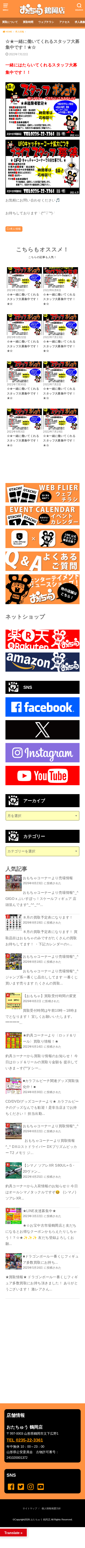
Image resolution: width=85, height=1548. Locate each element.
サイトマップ (30, 1508)
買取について (10, 22)
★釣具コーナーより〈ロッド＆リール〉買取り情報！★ (49, 1038)
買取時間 (28, 22)
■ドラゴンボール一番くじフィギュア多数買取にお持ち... (51, 1259)
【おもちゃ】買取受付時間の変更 (49, 996)
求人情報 (15, 228)
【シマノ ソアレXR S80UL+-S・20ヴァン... (49, 1168)
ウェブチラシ (46, 22)
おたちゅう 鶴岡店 (40, 1519)
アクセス (64, 22)
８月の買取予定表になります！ (48, 917)
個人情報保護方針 (51, 1508)
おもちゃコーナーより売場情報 (48, 878)
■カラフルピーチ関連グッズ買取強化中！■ (51, 1084)
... (39, 1528)
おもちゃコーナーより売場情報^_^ (51, 956)
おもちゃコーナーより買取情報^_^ (51, 1126)
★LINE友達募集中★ (39, 1211)
